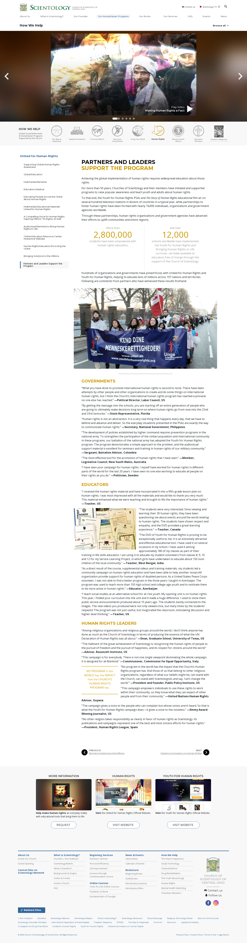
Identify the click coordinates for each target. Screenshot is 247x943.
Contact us (189, 7)
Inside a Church (61, 883)
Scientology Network (60, 918)
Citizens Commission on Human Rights (181, 753)
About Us (25, 16)
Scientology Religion (83, 918)
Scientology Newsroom (132, 918)
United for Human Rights (39, 156)
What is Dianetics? (63, 868)
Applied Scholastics (190, 922)
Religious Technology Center (180, 918)
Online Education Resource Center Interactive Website (43, 237)
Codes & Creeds (62, 878)
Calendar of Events (135, 863)
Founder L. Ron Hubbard (66, 858)
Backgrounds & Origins (65, 873)
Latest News (132, 858)
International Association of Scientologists (70, 922)
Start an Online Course (208, 918)
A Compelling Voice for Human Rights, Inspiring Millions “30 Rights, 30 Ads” (44, 217)
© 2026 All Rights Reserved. (47, 934)
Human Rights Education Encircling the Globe (45, 247)
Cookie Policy (196, 934)
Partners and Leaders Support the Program (42, 264)
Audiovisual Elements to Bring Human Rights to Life (44, 227)
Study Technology (170, 863)
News (224, 16)
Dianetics (41, 918)
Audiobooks (132, 878)
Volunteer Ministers (171, 892)
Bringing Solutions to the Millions (106, 753)
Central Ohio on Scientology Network (31, 871)
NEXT (199, 750)
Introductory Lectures (136, 883)
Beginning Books (134, 873)
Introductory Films (134, 888)
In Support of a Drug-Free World (33, 926)
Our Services (170, 16)
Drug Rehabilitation (170, 873)
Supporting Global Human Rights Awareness (41, 165)
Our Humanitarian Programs (113, 16)
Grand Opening (26, 863)
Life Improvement (98, 868)
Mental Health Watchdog (173, 888)
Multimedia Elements (35, 182)
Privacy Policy (182, 934)
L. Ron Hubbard (25, 918)
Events (206, 16)
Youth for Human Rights (92, 926)
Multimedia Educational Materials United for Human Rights (42, 207)
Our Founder (81, 16)
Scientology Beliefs (63, 863)
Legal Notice (223, 934)
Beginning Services (101, 855)
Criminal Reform (169, 868)
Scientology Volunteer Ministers (32, 922)
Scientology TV (209, 7)
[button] (116, 119)
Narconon (171, 922)
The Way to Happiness (172, 858)
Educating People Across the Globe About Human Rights (43, 197)
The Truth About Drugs (172, 878)
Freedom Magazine (103, 922)
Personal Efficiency (99, 863)
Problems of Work (99, 891)
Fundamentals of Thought (103, 896)
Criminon (158, 922)
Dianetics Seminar (99, 858)
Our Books (145, 16)
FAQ (190, 16)
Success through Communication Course (101, 875)
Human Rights (168, 883)
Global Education (33, 174)
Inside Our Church (27, 858)
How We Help (31, 25)
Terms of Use (210, 934)
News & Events (135, 855)
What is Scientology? (52, 16)
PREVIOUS (95, 750)
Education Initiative (34, 189)
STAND (120, 922)
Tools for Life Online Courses (104, 886)
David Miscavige (154, 918)
